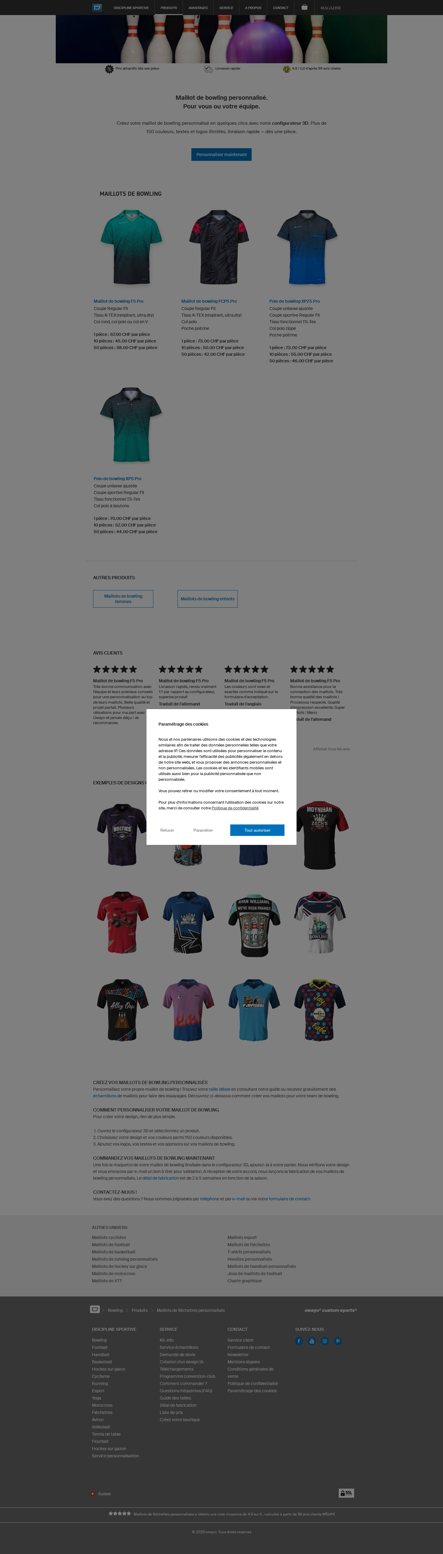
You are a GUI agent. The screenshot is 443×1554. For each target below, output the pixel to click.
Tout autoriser (257, 830)
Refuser (167, 830)
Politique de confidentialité (235, 808)
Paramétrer (203, 830)
